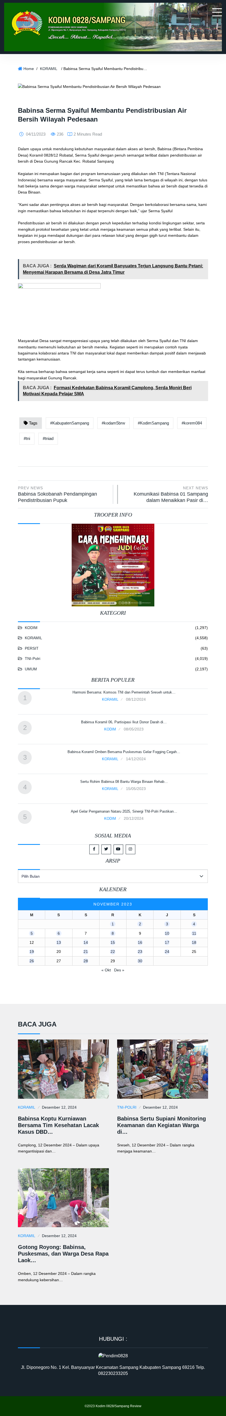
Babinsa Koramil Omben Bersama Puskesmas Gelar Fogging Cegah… (124, 752)
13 (59, 942)
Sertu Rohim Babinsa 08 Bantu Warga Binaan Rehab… (124, 782)
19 (31, 951)
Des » (119, 970)
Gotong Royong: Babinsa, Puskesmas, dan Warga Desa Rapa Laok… (63, 1253)
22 (113, 951)
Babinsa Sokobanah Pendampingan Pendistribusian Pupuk (57, 494)
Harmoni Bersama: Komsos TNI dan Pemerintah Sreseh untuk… (124, 692)
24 (167, 951)
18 (194, 942)
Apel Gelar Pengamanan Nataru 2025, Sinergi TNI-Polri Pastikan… (124, 811)
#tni (27, 438)
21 (86, 951)
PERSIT (32, 648)
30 (140, 961)
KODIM (31, 627)
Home (28, 68)
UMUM (31, 669)
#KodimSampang (153, 423)
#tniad (48, 438)
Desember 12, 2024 (59, 1107)
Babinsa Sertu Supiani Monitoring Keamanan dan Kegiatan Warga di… (161, 1125)
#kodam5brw (113, 423)
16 (140, 942)
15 (113, 942)
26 (31, 961)
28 (86, 961)
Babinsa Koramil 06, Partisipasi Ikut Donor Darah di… (124, 722)
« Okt (106, 970)
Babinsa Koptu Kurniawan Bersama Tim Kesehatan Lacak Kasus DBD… (58, 1125)
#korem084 (192, 423)
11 (194, 933)
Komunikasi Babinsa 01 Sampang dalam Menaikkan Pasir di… (171, 494)
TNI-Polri (32, 658)
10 (167, 933)
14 (86, 942)
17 (167, 942)
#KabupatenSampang (69, 423)
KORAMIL (48, 68)
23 (140, 951)
